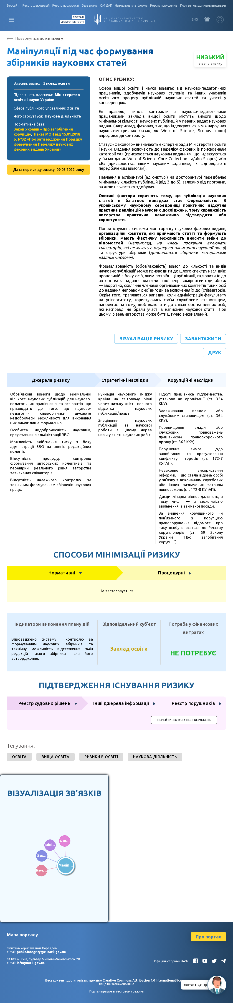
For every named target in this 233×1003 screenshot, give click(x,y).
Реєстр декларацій (36, 5)
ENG (195, 19)
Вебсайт (13, 5)
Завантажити (203, 338)
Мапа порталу (22, 934)
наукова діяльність (155, 757)
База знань (89, 5)
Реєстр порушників (163, 5)
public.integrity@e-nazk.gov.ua (41, 952)
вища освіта (55, 757)
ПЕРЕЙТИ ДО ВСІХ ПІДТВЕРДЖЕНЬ (184, 719)
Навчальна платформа (131, 5)
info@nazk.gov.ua (31, 963)
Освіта (72, 108)
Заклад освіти (56, 83)
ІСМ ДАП (106, 5)
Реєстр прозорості (65, 5)
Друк (214, 352)
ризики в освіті (101, 757)
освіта (19, 757)
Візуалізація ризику (146, 338)
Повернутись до (39, 38)
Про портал (208, 936)
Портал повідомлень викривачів (203, 5)
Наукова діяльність (63, 116)
